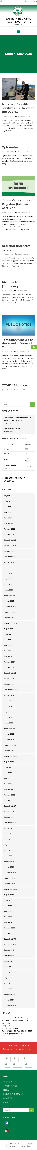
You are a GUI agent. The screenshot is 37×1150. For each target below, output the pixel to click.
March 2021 (8, 856)
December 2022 (10, 739)
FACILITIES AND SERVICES (13, 1094)
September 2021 (10, 823)
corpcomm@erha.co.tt (15, 1034)
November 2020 (10, 878)
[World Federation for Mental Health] (28, 1064)
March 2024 (8, 656)
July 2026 (7, 501)
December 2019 (10, 939)
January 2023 (9, 734)
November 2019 (10, 944)
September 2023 (10, 690)
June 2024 (8, 640)
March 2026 (8, 523)
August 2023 (9, 695)
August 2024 (9, 629)
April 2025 (7, 584)
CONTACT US (8, 1082)
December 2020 (10, 872)
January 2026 (9, 534)
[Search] (32, 404)
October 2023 (9, 684)
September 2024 (10, 623)
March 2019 (8, 989)
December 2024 (10, 606)
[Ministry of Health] (8, 1059)
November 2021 (10, 811)
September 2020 (10, 889)
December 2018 (10, 1005)
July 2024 (7, 634)
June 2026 (8, 507)
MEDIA (6, 1090)
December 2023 (10, 673)
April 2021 (7, 850)
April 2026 (8, 518)
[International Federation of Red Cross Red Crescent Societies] (27, 1059)
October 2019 (9, 950)
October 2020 (9, 884)
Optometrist (11, 147)
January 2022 (9, 800)
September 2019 (10, 956)
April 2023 (8, 717)
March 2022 (8, 789)
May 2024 (7, 645)
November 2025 (10, 546)
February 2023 (9, 728)
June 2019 (7, 972)
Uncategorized (23, 152)
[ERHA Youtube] (18, 1130)
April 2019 (7, 983)
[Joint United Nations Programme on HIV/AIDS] (17, 1064)
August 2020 (9, 895)
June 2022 (8, 773)
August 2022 (9, 762)
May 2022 (7, 778)
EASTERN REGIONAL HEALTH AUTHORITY (18, 20)
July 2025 (7, 568)
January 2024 (9, 667)
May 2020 (7, 911)
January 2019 (9, 1000)
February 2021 (9, 861)
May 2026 (7, 512)
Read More (9, 137)
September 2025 (10, 557)
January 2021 (9, 867)
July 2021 (7, 834)
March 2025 (8, 590)
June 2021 (7, 839)
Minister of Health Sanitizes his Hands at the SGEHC (18, 108)
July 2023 (7, 701)
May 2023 (7, 712)
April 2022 (8, 784)
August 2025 (9, 562)
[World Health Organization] (17, 1059)
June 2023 (8, 706)
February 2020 (9, 928)
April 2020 (8, 917)
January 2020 (9, 933)
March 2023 (8, 723)
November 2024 (10, 612)
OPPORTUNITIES (10, 1086)
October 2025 (9, 551)
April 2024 (8, 651)
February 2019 (9, 994)
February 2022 (9, 795)
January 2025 (9, 601)
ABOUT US (7, 1098)
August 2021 (8, 828)
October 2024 (9, 618)
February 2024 (9, 662)
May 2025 (7, 579)
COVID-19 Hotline (14, 385)
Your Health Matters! (12, 428)
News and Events (24, 116)
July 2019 (7, 967)
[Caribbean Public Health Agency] (7, 1064)
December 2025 (10, 540)
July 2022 (7, 767)
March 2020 (8, 922)
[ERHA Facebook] (18, 1123)
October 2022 (9, 751)
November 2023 (10, 679)
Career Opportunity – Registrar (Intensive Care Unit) (17, 204)
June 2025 (8, 573)
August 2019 (8, 961)
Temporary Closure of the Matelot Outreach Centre (17, 343)
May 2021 (7, 845)
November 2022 (10, 745)
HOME (5, 1102)
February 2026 (9, 529)
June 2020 (8, 906)
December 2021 (10, 806)
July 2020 (7, 900)
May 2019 (7, 978)
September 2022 (10, 756)
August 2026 (9, 496)
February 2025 (9, 595)
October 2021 (9, 817)
